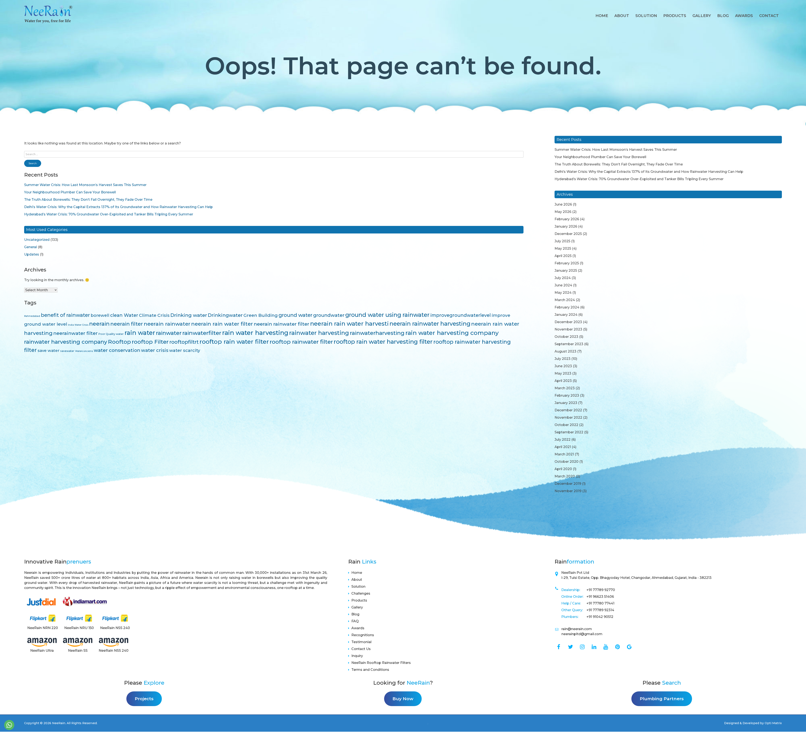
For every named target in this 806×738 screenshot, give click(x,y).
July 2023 (562, 359)
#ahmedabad (32, 316)
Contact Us (361, 649)
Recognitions (362, 635)
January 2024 (566, 315)
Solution (646, 15)
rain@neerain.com (576, 629)
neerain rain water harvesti (349, 323)
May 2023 (563, 373)
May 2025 (563, 248)
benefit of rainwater (65, 315)
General (30, 247)
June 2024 (563, 285)
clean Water (124, 315)
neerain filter (126, 324)
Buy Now (403, 698)
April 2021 (563, 447)
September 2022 (569, 432)
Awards (357, 628)
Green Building (260, 315)
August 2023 (565, 351)
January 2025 (566, 271)
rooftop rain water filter (234, 341)
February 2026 (567, 219)
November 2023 (568, 329)
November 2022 (568, 417)
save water (48, 350)
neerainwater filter (75, 333)
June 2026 (563, 204)
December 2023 (568, 322)
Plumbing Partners (662, 698)
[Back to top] (797, 726)
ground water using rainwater (387, 314)
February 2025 (567, 263)
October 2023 (566, 337)
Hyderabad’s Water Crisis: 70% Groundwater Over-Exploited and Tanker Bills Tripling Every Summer (108, 214)
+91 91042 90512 (599, 617)
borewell (100, 315)
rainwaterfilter (201, 332)
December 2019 (568, 484)
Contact (769, 15)
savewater (67, 351)
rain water (139, 332)
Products (674, 15)
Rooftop (119, 341)
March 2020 (565, 476)
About (621, 15)
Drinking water (188, 315)
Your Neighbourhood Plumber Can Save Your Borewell (70, 192)
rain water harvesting (255, 332)
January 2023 (566, 403)
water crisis (154, 350)
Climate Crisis (154, 315)
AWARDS (744, 15)
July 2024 (563, 278)
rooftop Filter (150, 341)
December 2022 (568, 410)
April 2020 (563, 469)
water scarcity (184, 350)
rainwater (169, 333)
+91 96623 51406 (600, 597)
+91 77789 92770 (600, 590)
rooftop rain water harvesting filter (383, 341)
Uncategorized (37, 240)
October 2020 (566, 462)
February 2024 (567, 307)
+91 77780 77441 (600, 603)
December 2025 (568, 234)
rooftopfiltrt (184, 342)
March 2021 (564, 454)
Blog (723, 15)
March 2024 (565, 300)
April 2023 (563, 381)
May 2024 (563, 293)
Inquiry (357, 656)
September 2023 (569, 344)
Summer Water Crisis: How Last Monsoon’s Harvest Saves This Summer (85, 185)
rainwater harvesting (319, 332)
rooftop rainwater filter (301, 341)
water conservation (117, 350)
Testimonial (361, 642)
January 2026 (566, 226)
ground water (295, 315)
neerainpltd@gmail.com (581, 634)
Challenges (360, 593)
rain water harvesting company (452, 332)
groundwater (328, 315)
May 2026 (563, 212)
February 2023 (567, 395)
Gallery (701, 15)
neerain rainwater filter (281, 324)
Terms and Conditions (370, 670)
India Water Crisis (78, 325)
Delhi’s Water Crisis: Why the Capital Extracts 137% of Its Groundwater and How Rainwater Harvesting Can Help (118, 207)
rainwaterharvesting (377, 333)
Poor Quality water (111, 334)
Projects (144, 698)
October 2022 (566, 425)
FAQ (355, 621)
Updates (31, 254)
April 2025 (563, 256)
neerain (99, 323)
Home (601, 15)
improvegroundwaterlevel (460, 315)
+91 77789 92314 (600, 610)
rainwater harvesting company (65, 341)
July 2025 (562, 241)
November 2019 (568, 491)
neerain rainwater (167, 324)
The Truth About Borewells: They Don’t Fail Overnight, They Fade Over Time (88, 200)
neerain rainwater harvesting (430, 323)
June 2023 (563, 366)
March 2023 (565, 388)
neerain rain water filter (222, 324)
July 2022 (562, 440)
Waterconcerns (84, 351)
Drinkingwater (225, 315)
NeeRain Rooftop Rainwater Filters (381, 663)
